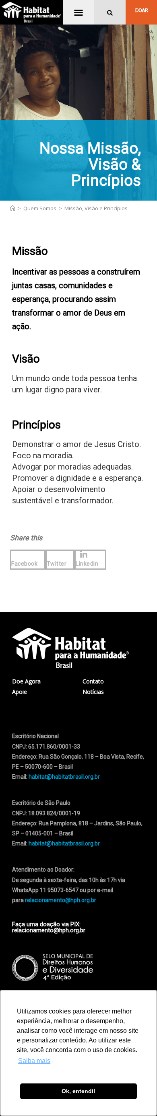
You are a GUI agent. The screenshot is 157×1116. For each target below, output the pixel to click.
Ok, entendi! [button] (78, 1091)
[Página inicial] (12, 208)
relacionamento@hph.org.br (60, 900)
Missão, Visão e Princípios (96, 208)
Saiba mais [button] (34, 1060)
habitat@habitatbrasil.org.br (64, 843)
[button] (78, 12)
